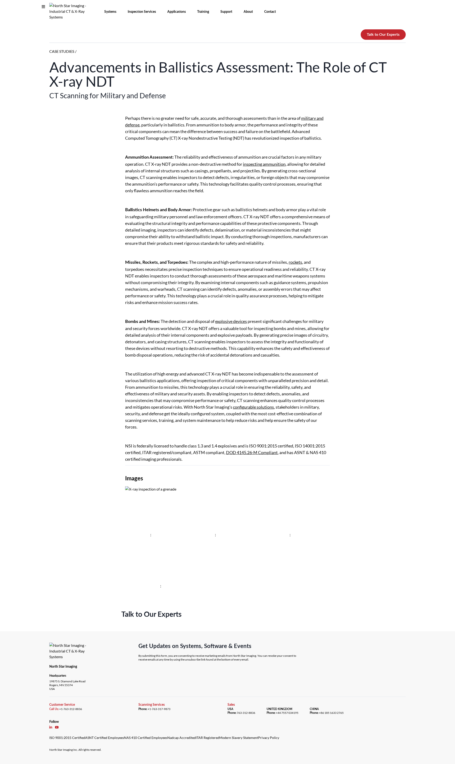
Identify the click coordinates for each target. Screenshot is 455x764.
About (248, 11)
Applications (176, 11)
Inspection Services (142, 11)
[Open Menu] (43, 6)
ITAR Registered (207, 738)
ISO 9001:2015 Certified (67, 738)
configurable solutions (253, 407)
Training (203, 11)
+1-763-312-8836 (70, 709)
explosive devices (231, 321)
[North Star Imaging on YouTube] (57, 727)
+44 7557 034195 (287, 713)
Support (226, 11)
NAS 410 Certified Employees (145, 738)
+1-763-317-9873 (159, 709)
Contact (270, 11)
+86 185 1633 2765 (331, 713)
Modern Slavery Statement (238, 738)
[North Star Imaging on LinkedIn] (50, 727)
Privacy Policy (268, 738)
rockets (295, 262)
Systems (110, 11)
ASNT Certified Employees (104, 738)
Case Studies (61, 51)
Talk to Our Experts (383, 34)
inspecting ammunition (264, 164)
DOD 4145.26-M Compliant (252, 452)
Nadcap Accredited (181, 738)
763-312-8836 (246, 713)
